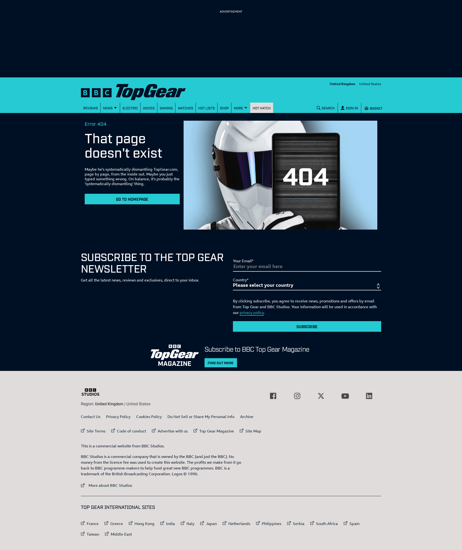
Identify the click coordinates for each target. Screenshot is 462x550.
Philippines (271, 523)
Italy (190, 523)
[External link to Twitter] (321, 396)
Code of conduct (131, 431)
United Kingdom (342, 83)
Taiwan (93, 534)
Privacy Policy (118, 416)
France (93, 523)
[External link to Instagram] (297, 396)
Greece (116, 523)
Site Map (253, 431)
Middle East (121, 534)
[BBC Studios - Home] (93, 392)
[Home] (139, 91)
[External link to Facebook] (273, 396)
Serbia (298, 523)
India (170, 523)
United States (370, 83)
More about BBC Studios (106, 485)
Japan (211, 523)
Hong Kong (144, 523)
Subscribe (307, 326)
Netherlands (239, 523)
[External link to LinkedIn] (369, 396)
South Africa (327, 523)
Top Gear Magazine (216, 431)
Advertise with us (173, 431)
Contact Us (90, 416)
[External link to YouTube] (345, 396)
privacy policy (252, 312)
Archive (246, 416)
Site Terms (96, 431)
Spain (354, 523)
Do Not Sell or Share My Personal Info (200, 416)
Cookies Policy (149, 416)
